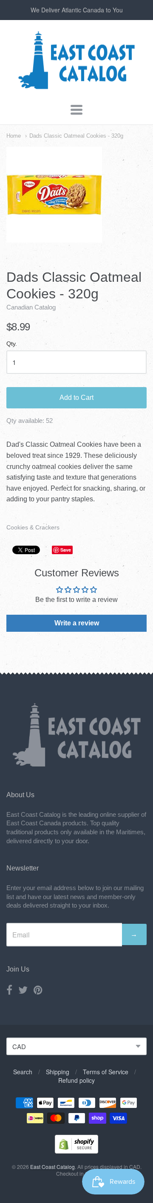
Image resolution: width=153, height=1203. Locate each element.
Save (65, 550)
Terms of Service (105, 1071)
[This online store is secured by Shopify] (76, 1151)
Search (22, 1071)
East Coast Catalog (52, 1166)
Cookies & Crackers (33, 527)
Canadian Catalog (31, 307)
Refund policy (76, 1080)
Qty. (11, 344)
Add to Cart (77, 397)
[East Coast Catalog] (76, 87)
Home (13, 136)
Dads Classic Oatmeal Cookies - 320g (76, 136)
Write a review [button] (76, 623)
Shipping (57, 1071)
